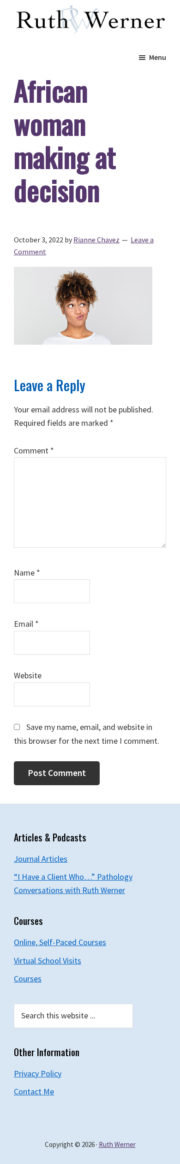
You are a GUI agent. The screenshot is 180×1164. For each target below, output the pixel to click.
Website (28, 675)
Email (26, 623)
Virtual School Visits (47, 960)
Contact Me (34, 1091)
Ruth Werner (117, 1144)
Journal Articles (40, 858)
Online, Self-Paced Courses (60, 942)
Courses (28, 978)
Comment (34, 450)
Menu (157, 57)
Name (27, 572)
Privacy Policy (37, 1073)
